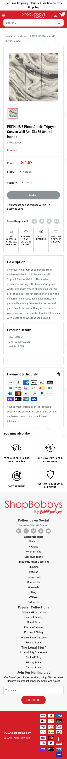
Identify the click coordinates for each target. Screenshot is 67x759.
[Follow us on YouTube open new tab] (48, 531)
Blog (33, 592)
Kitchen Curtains (33, 627)
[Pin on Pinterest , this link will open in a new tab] (41, 221)
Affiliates (33, 597)
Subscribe (33, 699)
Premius (12, 150)
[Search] (59, 23)
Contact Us (33, 582)
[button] (62, 15)
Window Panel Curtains (34, 637)
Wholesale (33, 587)
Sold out (33, 195)
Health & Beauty (33, 617)
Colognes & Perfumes (33, 611)
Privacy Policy (33, 662)
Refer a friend (33, 551)
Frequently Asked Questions (33, 561)
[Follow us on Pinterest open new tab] (40, 531)
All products (20, 36)
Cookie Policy (33, 657)
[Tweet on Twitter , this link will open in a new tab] (49, 221)
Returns (33, 571)
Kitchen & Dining (33, 632)
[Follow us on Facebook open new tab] (26, 531)
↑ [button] (58, 738)
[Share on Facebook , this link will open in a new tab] (34, 221)
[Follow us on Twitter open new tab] (33, 531)
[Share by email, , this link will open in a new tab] (56, 221)
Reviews (33, 546)
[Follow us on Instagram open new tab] (18, 531)
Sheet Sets (33, 622)
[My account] (55, 15)
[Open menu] (3, 15)
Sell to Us (33, 602)
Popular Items (33, 642)
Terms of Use (33, 667)
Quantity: (12, 182)
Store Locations (33, 556)
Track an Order (33, 577)
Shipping (33, 566)
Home (6, 36)
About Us (34, 541)
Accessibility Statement (33, 652)
